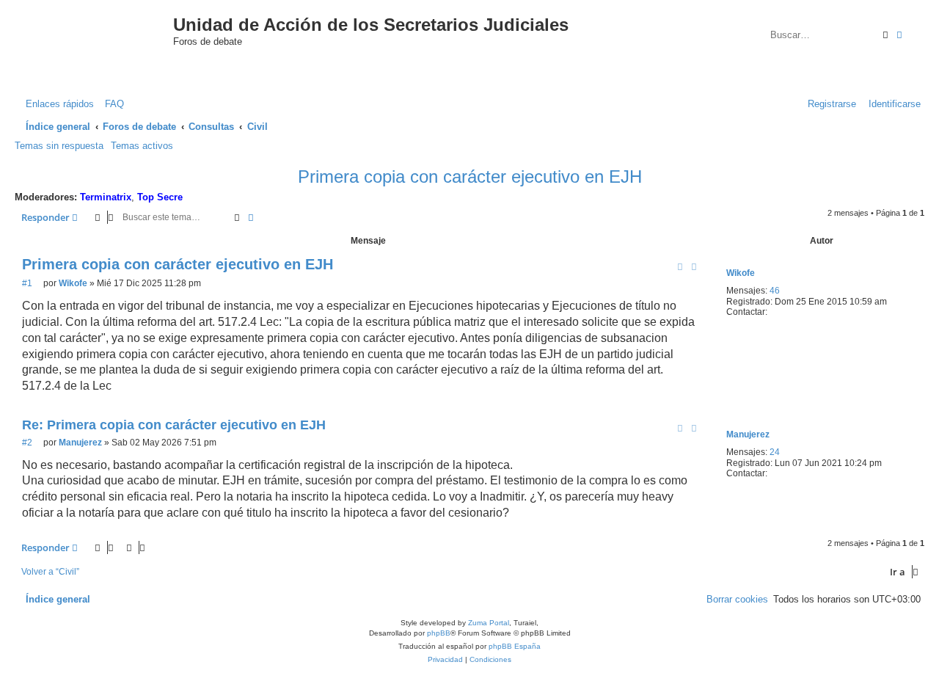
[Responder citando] (694, 266)
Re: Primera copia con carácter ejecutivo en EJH (174, 425)
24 (775, 452)
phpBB (438, 633)
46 (775, 290)
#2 (27, 442)
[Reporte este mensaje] (680, 266)
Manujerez (748, 434)
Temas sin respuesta (59, 145)
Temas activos (142, 145)
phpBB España (515, 646)
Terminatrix (105, 197)
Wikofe (740, 273)
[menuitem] (111, 103)
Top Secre (160, 197)
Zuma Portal (488, 623)
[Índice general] (101, 39)
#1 (27, 283)
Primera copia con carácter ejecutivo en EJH (470, 176)
